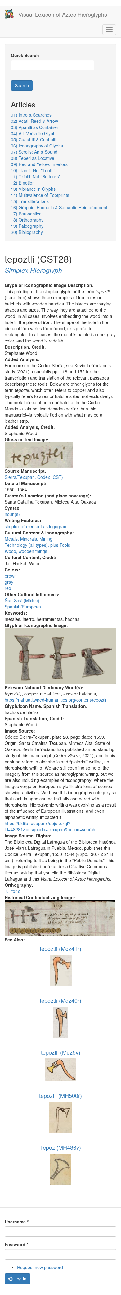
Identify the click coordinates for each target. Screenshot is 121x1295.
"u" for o (12, 891)
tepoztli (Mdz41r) (60, 948)
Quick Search (25, 55)
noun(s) (12, 514)
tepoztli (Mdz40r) (60, 1000)
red (8, 588)
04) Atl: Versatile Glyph (33, 133)
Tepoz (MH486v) (60, 1147)
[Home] (9, 14)
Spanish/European (23, 607)
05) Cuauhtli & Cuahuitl (33, 139)
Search (22, 85)
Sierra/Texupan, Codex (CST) (34, 477)
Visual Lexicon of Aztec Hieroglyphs (62, 14)
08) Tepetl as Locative (32, 158)
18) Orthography (27, 220)
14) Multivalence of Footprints (40, 195)
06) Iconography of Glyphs (37, 146)
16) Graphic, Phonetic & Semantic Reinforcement (59, 207)
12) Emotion (23, 183)
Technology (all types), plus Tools (37, 545)
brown (11, 576)
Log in (19, 1279)
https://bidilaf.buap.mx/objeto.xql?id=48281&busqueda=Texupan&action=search (50, 826)
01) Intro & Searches (31, 115)
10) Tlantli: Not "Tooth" (33, 170)
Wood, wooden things (26, 551)
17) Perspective (26, 213)
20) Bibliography (27, 232)
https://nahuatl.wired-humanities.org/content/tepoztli (55, 700)
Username (17, 1221)
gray (9, 582)
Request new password (40, 1267)
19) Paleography (27, 226)
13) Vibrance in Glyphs (33, 189)
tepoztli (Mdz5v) (60, 1052)
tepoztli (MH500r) (60, 1095)
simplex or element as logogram (36, 526)
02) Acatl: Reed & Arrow (34, 121)
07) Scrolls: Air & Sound (34, 152)
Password (16, 1244)
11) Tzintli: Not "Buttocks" (35, 176)
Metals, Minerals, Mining (28, 539)
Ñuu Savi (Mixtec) (22, 600)
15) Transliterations (30, 201)
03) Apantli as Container (34, 127)
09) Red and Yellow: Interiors (39, 164)
